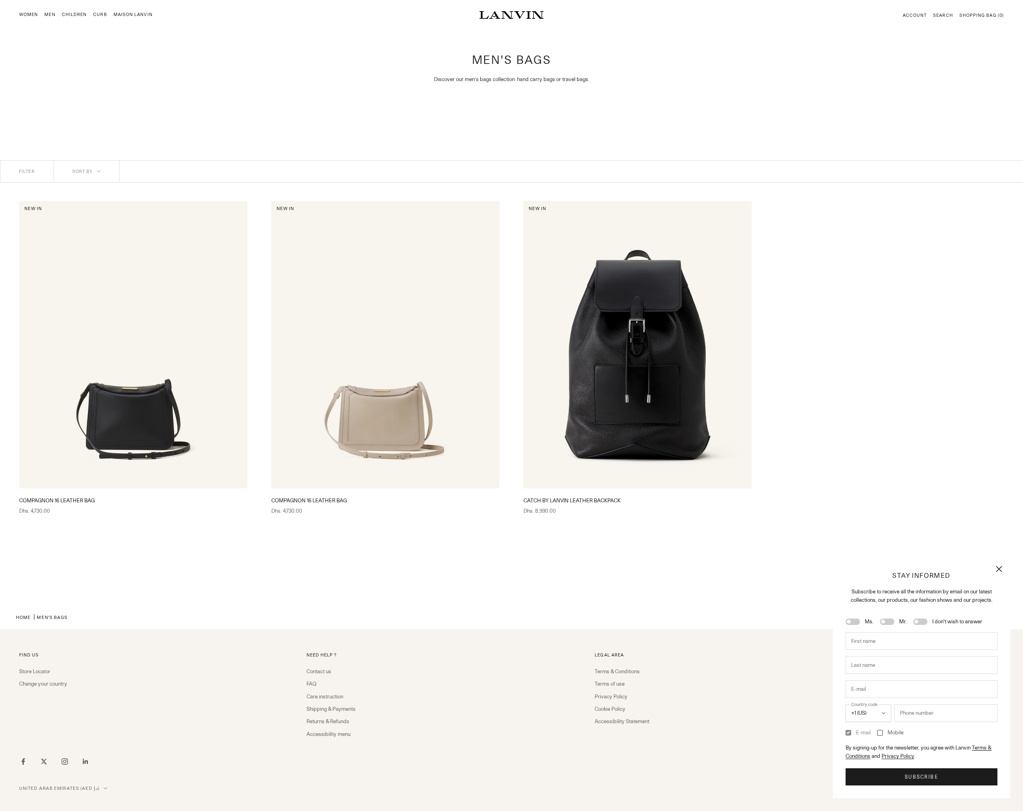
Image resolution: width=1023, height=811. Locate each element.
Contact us (319, 671)
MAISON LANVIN (133, 14)
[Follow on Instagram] (65, 761)
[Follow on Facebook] (23, 761)
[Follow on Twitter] (44, 761)
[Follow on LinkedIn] (86, 761)
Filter (27, 171)
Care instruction (325, 696)
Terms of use (610, 683)
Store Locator (34, 671)
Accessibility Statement (622, 721)
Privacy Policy (898, 756)
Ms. (869, 621)
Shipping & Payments (331, 709)
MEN (49, 14)
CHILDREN (74, 14)
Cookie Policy (610, 709)
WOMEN (28, 14)
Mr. (903, 621)
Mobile (896, 732)
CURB (100, 14)
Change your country (43, 683)
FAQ (311, 683)
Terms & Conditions (617, 671)
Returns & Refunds (328, 721)
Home (23, 617)
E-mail (863, 732)
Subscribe (921, 777)
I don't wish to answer (957, 621)
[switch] (853, 622)
